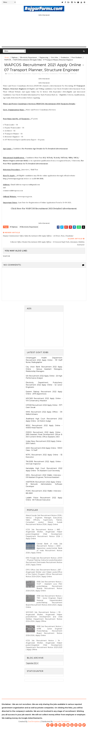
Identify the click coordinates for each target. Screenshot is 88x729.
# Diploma (13, 227)
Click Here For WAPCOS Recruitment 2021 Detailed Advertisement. (44, 208)
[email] (78, 2)
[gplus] (68, 2)
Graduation (65, 57)
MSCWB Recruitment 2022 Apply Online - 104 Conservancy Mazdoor (44, 399)
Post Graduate (77, 57)
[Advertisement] (45, 329)
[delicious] (84, 725)
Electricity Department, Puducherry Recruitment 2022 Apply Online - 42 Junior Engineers (44, 384)
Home (7, 57)
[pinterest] (84, 2)
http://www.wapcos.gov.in (13, 179)
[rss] (75, 2)
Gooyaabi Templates (61, 721)
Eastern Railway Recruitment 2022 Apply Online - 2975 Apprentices (44, 393)
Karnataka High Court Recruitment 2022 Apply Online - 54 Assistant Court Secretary (44, 469)
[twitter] (62, 2)
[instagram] (72, 2)
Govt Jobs (54, 57)
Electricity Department (28, 57)
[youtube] (81, 2)
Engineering (44, 57)
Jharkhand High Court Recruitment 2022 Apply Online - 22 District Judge (44, 420)
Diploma (15, 57)
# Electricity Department (29, 227)
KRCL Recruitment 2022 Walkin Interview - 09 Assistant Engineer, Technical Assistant (44, 476)
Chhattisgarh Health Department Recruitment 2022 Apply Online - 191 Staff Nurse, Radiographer (44, 360)
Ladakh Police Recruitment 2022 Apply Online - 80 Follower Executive (44, 499)
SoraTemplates (34, 721)
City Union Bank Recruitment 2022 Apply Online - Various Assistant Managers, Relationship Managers (44, 369)
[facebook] (65, 2)
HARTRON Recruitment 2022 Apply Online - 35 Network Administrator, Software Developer (44, 484)
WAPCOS (7, 60)
